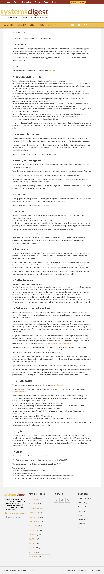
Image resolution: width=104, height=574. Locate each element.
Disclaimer (81, 511)
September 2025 (34, 508)
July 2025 (32, 499)
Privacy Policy (82, 503)
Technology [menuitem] (51, 25)
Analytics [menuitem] (22, 25)
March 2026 (33, 535)
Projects (85, 570)
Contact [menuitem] (54, 2)
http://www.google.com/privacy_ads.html (58, 343)
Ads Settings (58, 385)
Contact (80, 515)
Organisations (77, 570)
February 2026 (33, 530)
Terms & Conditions (84, 498)
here (60, 352)
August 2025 (33, 504)
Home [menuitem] (8, 2)
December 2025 (34, 521)
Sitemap (81, 528)
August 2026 (33, 556)
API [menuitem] (31, 25)
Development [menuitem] (9, 25)
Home (14, 32)
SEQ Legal (52, 71)
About (70, 570)
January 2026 (33, 526)
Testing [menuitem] (40, 25)
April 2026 (32, 539)
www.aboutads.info (19, 392)
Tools (91, 570)
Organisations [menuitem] (26, 2)
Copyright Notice (83, 507)
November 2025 (34, 517)
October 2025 (33, 513)
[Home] (24, 11)
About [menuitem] (16, 2)
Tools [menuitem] (46, 2)
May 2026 (32, 543)
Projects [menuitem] (37, 2)
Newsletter (81, 523)
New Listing (82, 519)
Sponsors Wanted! (77, 2)
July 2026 (32, 552)
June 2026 (32, 548)
